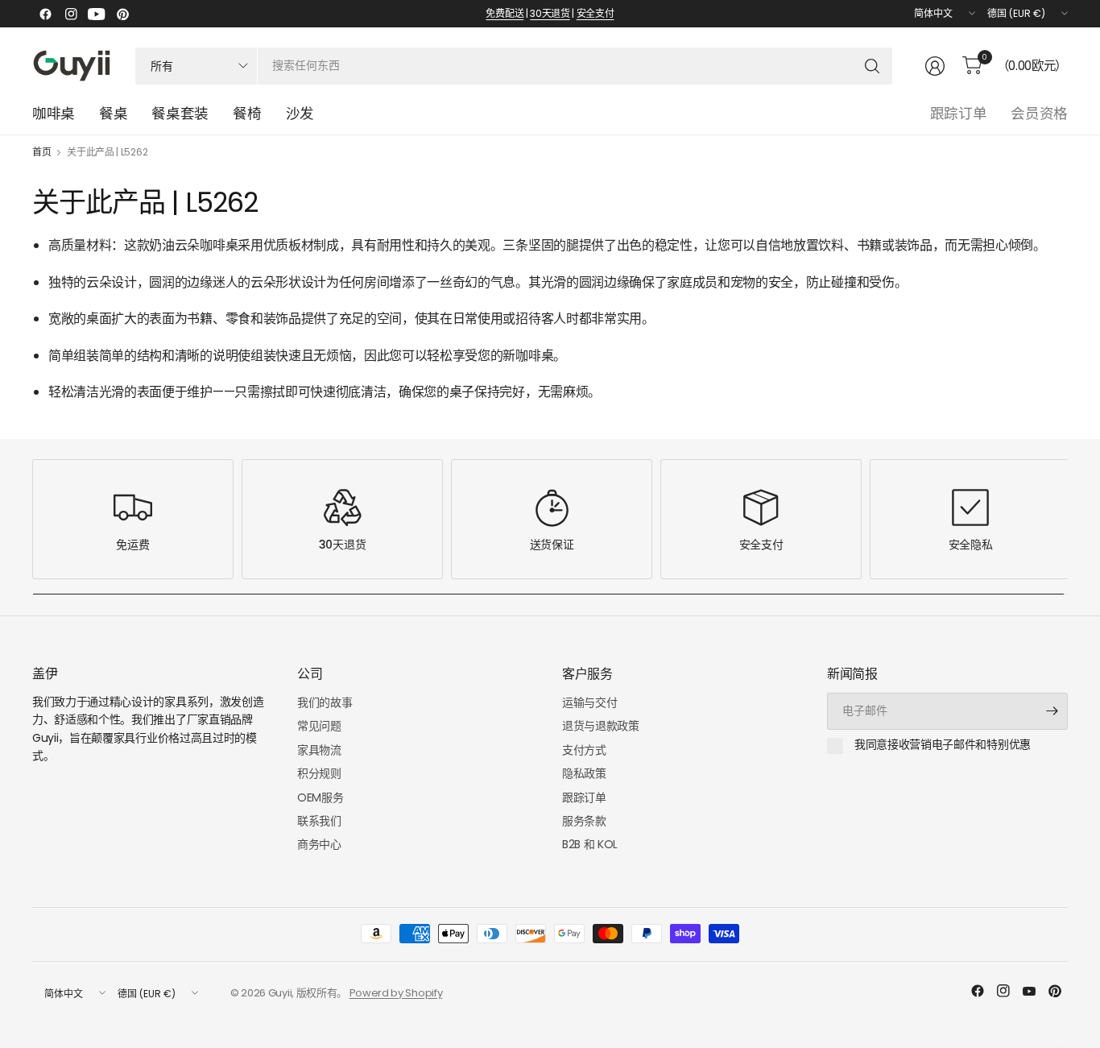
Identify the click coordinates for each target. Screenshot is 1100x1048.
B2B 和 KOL (590, 844)
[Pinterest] (122, 14)
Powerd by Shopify (396, 992)
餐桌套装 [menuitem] (180, 113)
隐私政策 (584, 773)
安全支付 (595, 13)
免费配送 (504, 13)
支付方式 (584, 750)
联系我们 (319, 821)
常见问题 (319, 726)
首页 (41, 152)
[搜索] (872, 66)
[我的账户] (934, 66)
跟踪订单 (958, 113)
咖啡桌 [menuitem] (53, 113)
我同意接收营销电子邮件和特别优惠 (942, 745)
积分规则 (319, 773)
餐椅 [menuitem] (247, 113)
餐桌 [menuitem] (113, 113)
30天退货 (549, 13)
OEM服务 (320, 797)
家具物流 (319, 750)
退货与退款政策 (600, 726)
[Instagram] (71, 14)
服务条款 (584, 821)
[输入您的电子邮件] (1052, 711)
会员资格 (1039, 113)
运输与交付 (589, 702)
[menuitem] (300, 113)
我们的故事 (324, 702)
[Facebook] (45, 14)
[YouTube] (97, 14)
